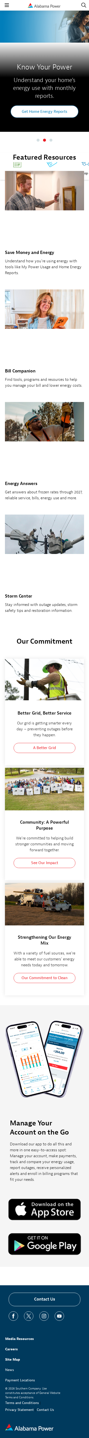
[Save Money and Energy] (44, 226)
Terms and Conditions (22, 1403)
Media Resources (19, 1339)
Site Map (12, 1359)
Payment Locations (20, 1380)
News (9, 1370)
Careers (11, 1349)
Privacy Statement (19, 1410)
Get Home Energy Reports (44, 111)
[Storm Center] (44, 567)
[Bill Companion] (44, 341)
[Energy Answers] (44, 454)
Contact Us (44, 1299)
